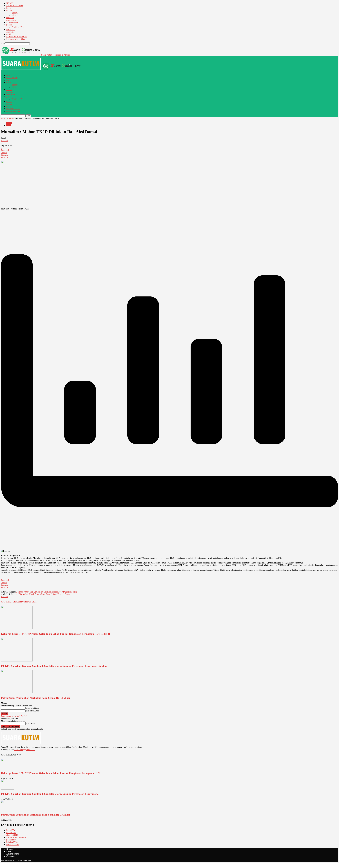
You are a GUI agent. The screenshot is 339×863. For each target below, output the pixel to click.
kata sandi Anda (32, 711)
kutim (8, 8)
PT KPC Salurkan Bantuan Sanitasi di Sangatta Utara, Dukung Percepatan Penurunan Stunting (54, 666)
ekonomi (10, 17)
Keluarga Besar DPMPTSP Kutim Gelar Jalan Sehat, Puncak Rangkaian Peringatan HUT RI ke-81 (55, 633)
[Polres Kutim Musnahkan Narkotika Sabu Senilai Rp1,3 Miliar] (17, 693)
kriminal (15, 15)
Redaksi (4, 140)
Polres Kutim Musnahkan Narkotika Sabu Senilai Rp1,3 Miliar (35, 697)
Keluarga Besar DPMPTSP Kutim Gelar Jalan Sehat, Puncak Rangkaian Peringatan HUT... (51, 773)
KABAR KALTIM (14, 6)
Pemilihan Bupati (19, 27)
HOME (9, 3)
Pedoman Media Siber (15, 39)
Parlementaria (12, 22)
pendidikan (11, 20)
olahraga (10, 32)
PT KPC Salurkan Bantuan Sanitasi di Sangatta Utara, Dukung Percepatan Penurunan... (50, 793)
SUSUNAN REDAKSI (16, 37)
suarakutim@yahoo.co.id (24, 749)
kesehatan (10, 29)
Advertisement (12, 854)
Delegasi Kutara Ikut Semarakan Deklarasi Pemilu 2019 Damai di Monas (46, 592)
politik (9, 25)
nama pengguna (32, 708)
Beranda (4, 118)
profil (8, 34)
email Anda (30, 723)
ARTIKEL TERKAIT (11, 602)
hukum (9, 10)
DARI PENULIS (29, 602)
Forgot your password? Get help (14, 716)
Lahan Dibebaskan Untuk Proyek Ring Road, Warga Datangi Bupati (41, 594)
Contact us (10, 856)
